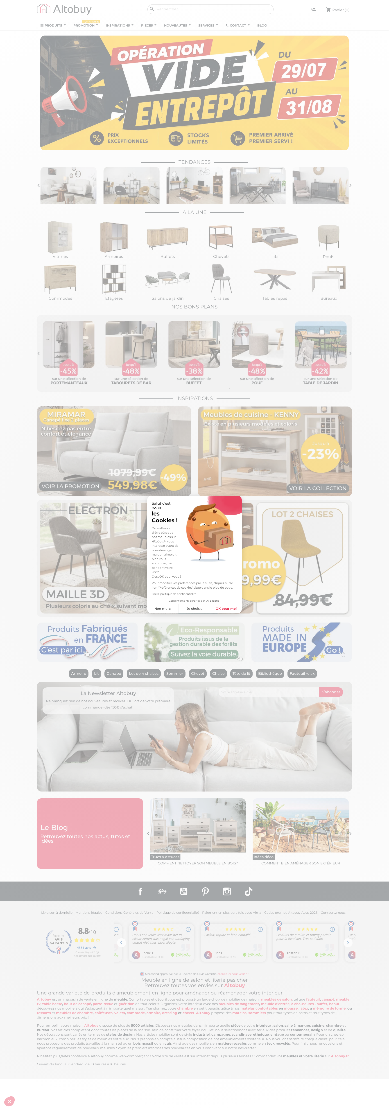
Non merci (163, 609)
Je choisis (194, 609)
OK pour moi (226, 609)
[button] (9, 1101)
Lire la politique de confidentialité (174, 594)
